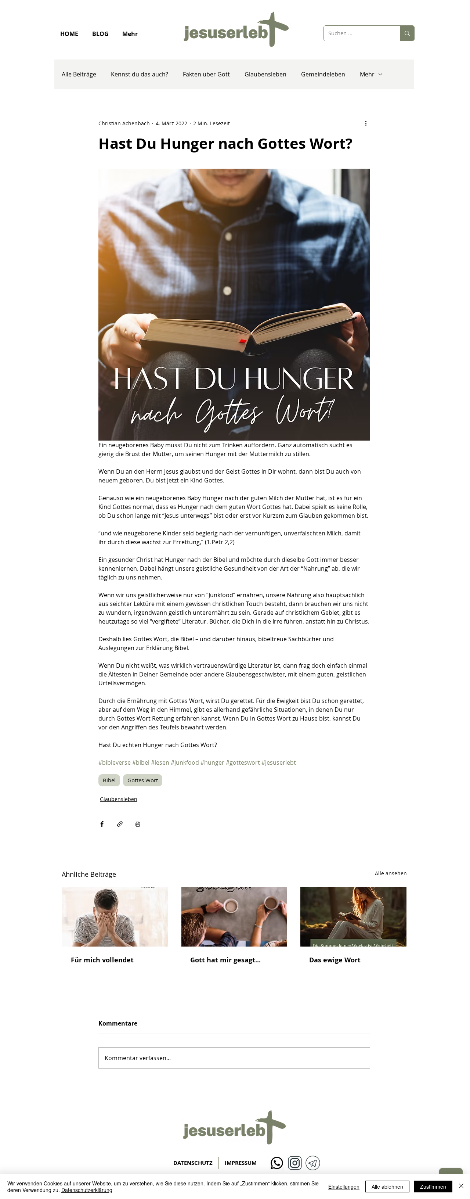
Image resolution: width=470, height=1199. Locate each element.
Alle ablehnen (387, 1186)
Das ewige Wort (335, 960)
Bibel (109, 780)
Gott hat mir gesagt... (225, 960)
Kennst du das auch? (139, 74)
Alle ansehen (391, 873)
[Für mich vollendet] (115, 917)
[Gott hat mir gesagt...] (234, 917)
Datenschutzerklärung (86, 1189)
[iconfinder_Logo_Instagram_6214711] (295, 1163)
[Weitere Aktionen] (365, 123)
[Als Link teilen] (119, 824)
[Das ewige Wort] (353, 917)
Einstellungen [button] (343, 1186)
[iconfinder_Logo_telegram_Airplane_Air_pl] (313, 1163)
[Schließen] (461, 1186)
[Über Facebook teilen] (101, 824)
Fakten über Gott (206, 74)
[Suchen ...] (407, 33)
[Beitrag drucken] (137, 824)
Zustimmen (433, 1186)
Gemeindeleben (323, 74)
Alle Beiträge (79, 74)
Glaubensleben (265, 74)
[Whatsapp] (277, 1163)
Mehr (367, 74)
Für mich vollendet (102, 960)
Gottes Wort (142, 780)
